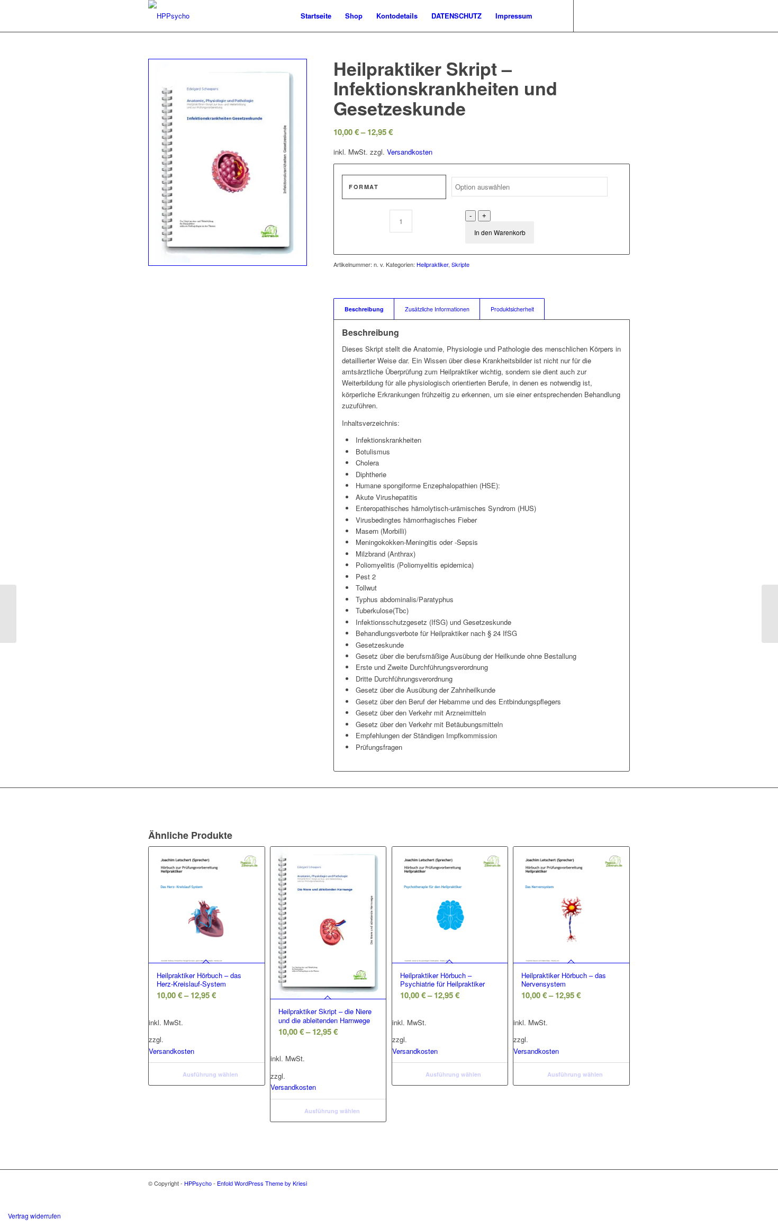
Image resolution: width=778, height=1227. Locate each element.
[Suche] (549, 16)
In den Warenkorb (500, 232)
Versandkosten (409, 152)
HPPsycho (198, 1183)
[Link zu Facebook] (622, 15)
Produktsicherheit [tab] (512, 309)
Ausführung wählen (209, 1074)
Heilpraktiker (432, 264)
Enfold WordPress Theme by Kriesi (262, 1183)
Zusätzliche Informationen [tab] (437, 309)
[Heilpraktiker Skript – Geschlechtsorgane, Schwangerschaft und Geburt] (770, 614)
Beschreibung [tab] (364, 309)
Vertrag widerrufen (34, 1215)
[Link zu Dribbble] (606, 15)
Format (363, 187)
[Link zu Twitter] (590, 15)
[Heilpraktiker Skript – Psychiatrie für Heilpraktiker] (8, 614)
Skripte (460, 264)
